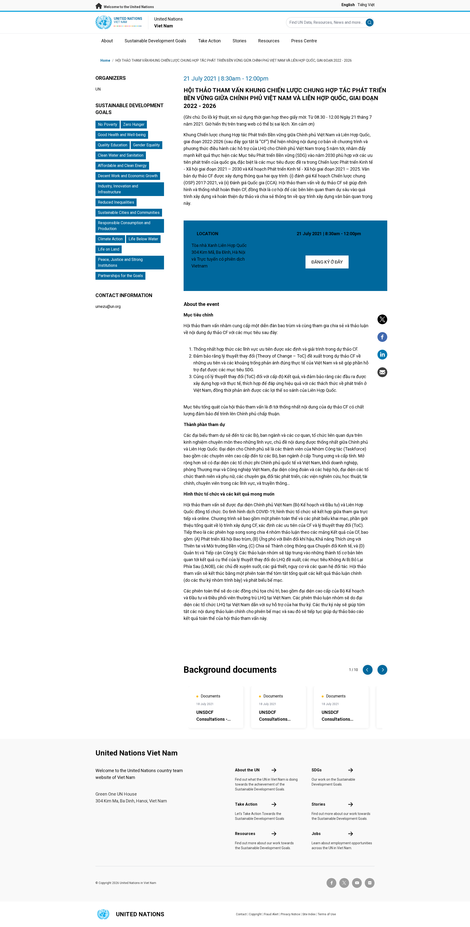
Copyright (255, 914)
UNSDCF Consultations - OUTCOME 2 (211, 719)
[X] (382, 319)
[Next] (382, 670)
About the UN (247, 770)
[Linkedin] (382, 354)
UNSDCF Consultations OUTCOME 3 (336, 719)
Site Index (309, 914)
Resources (245, 833)
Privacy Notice (290, 914)
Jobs (316, 833)
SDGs (317, 770)
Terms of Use (327, 914)
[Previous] (368, 670)
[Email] (382, 372)
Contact (241, 914)
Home (105, 60)
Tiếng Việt (366, 4)
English (348, 4)
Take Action (246, 804)
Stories (318, 804)
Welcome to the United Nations (128, 7)
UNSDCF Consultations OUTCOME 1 (273, 719)
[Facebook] (382, 337)
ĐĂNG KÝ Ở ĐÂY (327, 262)
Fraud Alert (271, 914)
